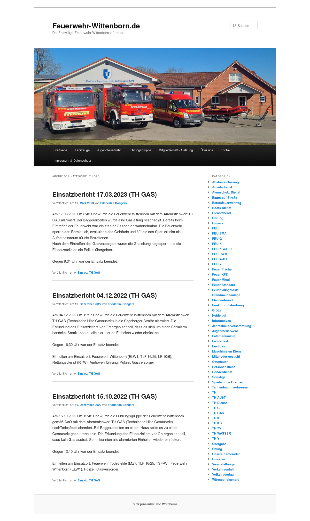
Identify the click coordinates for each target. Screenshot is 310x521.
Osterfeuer (220, 361)
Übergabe (219, 443)
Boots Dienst (221, 207)
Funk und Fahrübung (228, 305)
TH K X (217, 423)
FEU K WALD (222, 248)
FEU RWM (219, 254)
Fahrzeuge (82, 150)
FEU (215, 228)
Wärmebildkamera (225, 479)
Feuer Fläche (222, 269)
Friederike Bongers (113, 203)
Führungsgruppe (140, 150)
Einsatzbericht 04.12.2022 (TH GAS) (104, 295)
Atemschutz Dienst (226, 192)
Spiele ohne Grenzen (228, 382)
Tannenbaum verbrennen (230, 387)
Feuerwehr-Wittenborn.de (96, 25)
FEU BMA (219, 233)
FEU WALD (220, 259)
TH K (215, 418)
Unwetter (218, 459)
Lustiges (218, 346)
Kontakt (226, 150)
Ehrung (217, 218)
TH (214, 392)
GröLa (216, 310)
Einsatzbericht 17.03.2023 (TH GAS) (104, 194)
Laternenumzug (224, 336)
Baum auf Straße (224, 197)
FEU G (217, 238)
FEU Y (217, 264)
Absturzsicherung (225, 182)
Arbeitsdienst (222, 187)
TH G (216, 407)
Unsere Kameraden (226, 454)
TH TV (216, 428)
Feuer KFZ (220, 274)
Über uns (207, 150)
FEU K (217, 243)
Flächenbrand (222, 300)
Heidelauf (219, 315)
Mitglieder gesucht (226, 356)
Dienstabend (221, 212)
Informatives (221, 320)
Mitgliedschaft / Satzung (176, 150)
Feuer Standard (223, 284)
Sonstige (218, 377)
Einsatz (83, 272)
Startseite (60, 150)
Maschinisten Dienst (227, 351)
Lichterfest (220, 341)
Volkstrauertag (223, 474)
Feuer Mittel (221, 279)
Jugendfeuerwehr (109, 150)
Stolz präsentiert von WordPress (155, 504)
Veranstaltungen (224, 464)
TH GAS (94, 272)
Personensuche (223, 366)
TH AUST (219, 397)
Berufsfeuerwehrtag (226, 202)
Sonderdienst (222, 372)
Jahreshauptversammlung (231, 325)
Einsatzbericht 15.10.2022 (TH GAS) (104, 396)
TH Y (215, 438)
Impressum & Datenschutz (72, 160)
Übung (217, 448)
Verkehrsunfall (223, 469)
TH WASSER (221, 433)
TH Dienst (219, 402)
